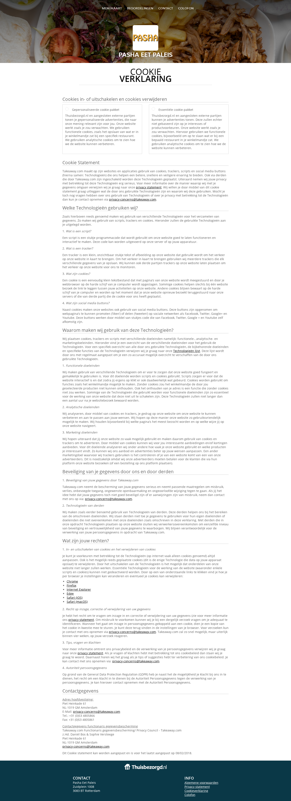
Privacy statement (197, 787)
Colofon (189, 795)
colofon (186, 8)
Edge (70, 593)
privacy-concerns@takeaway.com (132, 199)
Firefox (71, 585)
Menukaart (112, 8)
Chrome (72, 581)
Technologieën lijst (186, 351)
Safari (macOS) (77, 602)
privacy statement (148, 187)
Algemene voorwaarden (201, 783)
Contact (165, 8)
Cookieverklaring (196, 791)
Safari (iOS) (74, 598)
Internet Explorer (79, 589)
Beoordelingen (140, 8)
